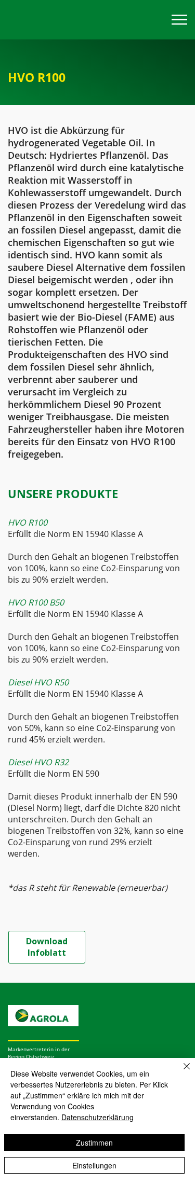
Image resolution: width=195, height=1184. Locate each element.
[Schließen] (180, 1072)
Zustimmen (94, 1142)
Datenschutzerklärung (97, 1117)
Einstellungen (94, 1165)
